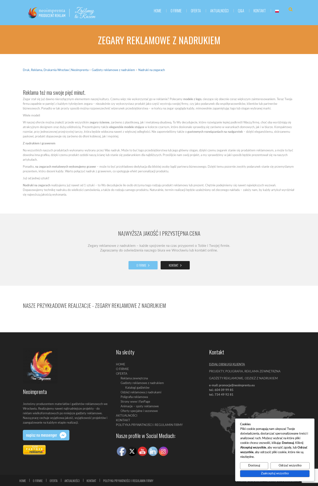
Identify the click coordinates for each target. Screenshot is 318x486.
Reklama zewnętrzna (134, 378)
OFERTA (121, 373)
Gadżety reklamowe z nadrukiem (142, 383)
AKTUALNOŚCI (219, 11)
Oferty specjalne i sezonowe (139, 411)
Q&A (241, 11)
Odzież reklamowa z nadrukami (141, 392)
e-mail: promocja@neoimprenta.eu (232, 385)
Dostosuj (254, 465)
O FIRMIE (176, 11)
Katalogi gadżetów (137, 387)
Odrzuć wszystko (290, 465)
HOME (157, 11)
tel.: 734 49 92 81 (221, 394)
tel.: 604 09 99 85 (221, 390)
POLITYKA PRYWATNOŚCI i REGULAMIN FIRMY (149, 425)
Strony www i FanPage (135, 401)
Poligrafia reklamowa (134, 397)
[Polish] (277, 10)
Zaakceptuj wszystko (275, 473)
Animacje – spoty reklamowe (140, 406)
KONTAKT (260, 11)
